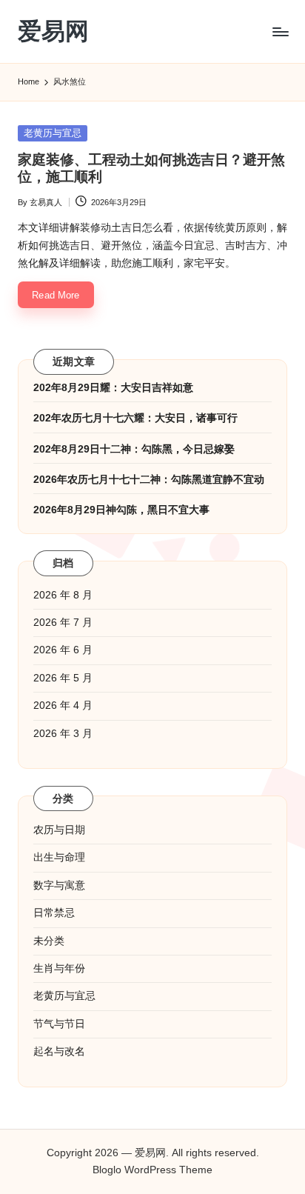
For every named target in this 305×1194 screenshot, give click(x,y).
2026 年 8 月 (63, 595)
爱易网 (53, 31)
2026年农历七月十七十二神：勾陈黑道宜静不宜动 (148, 479)
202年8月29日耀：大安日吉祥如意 (113, 387)
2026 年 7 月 (63, 622)
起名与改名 (59, 1051)
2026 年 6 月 (63, 650)
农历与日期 (59, 830)
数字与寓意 (59, 885)
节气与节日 (59, 1024)
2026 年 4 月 (63, 705)
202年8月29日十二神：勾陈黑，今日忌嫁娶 (134, 449)
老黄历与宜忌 (52, 133)
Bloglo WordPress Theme (152, 1169)
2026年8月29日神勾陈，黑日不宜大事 (121, 510)
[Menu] (279, 31)
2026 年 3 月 (63, 733)
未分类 (48, 941)
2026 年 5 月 (63, 678)
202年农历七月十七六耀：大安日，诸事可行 (135, 418)
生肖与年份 (59, 968)
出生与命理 (59, 857)
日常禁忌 (54, 912)
